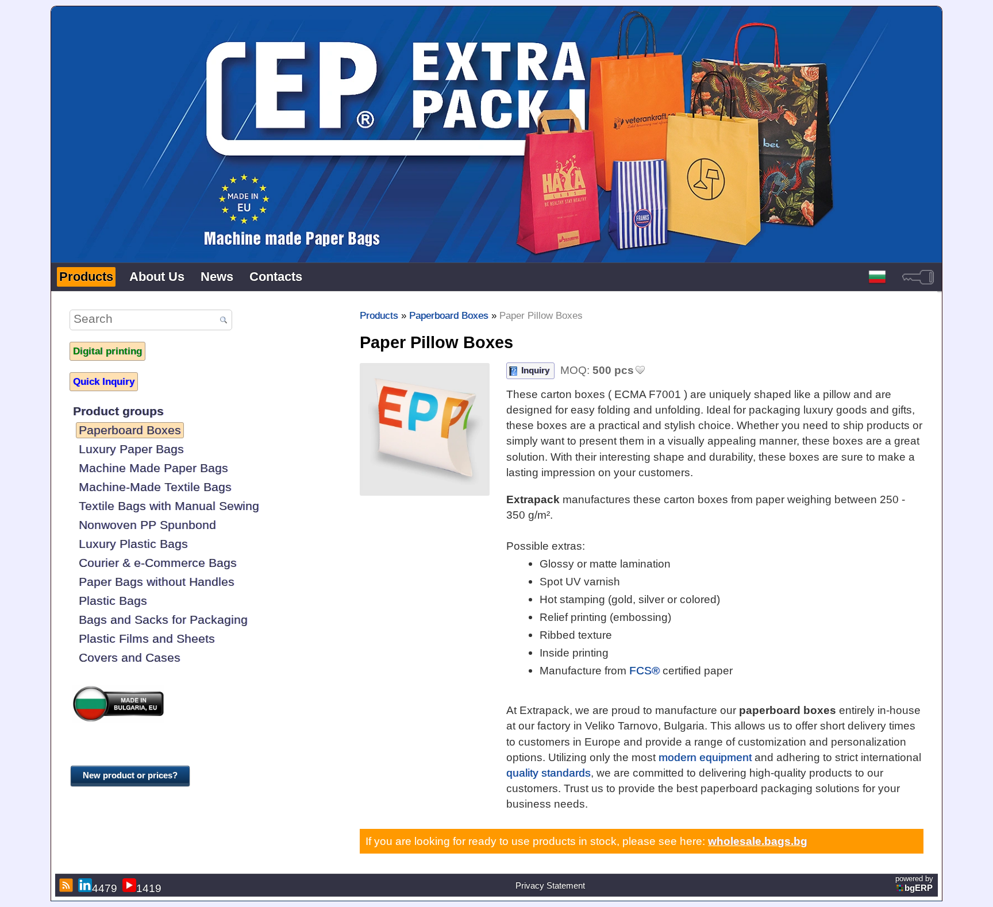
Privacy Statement (550, 885)
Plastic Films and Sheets (147, 638)
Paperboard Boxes (130, 430)
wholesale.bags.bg (757, 841)
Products (86, 276)
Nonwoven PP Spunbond (147, 524)
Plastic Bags (113, 600)
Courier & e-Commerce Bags (158, 562)
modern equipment (705, 757)
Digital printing (107, 351)
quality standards (548, 772)
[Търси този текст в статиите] (223, 320)
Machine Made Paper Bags (153, 467)
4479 (104, 888)
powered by (914, 884)
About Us (156, 276)
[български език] (877, 277)
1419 (148, 888)
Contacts (275, 276)
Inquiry (535, 370)
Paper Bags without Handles (156, 581)
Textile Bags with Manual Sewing (169, 505)
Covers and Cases (129, 657)
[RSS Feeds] (64, 885)
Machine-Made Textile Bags (155, 486)
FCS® (644, 670)
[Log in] (918, 277)
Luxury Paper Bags (131, 449)
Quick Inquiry (103, 381)
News (217, 276)
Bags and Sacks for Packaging (163, 619)
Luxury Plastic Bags (133, 543)
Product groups (118, 411)
